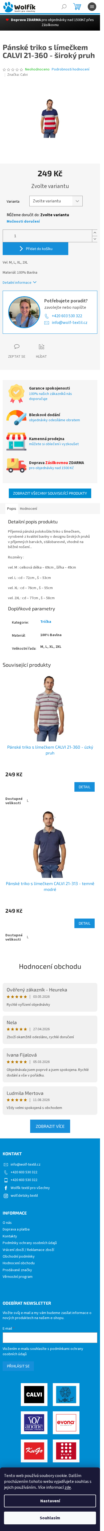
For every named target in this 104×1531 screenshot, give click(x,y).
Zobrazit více (50, 1126)
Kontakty (10, 1236)
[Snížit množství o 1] (94, 239)
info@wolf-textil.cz (69, 323)
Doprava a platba (16, 1229)
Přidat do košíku (39, 248)
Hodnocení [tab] (28, 508)
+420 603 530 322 (67, 316)
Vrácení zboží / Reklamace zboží (28, 1250)
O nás (7, 1222)
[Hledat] (64, 6)
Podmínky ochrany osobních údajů (30, 1243)
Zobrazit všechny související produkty (50, 493)
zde (68, 1487)
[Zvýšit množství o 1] (94, 233)
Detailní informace (17, 282)
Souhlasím (50, 1518)
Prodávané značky (17, 1270)
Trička (45, 621)
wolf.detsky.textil (24, 1195)
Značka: (17, 74)
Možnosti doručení (23, 221)
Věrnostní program (18, 1276)
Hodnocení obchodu (50, 966)
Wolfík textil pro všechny (30, 1188)
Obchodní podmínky (19, 1256)
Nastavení (50, 1501)
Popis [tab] (11, 508)
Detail (84, 787)
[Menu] (92, 6)
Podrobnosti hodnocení (70, 69)
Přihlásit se (18, 1366)
